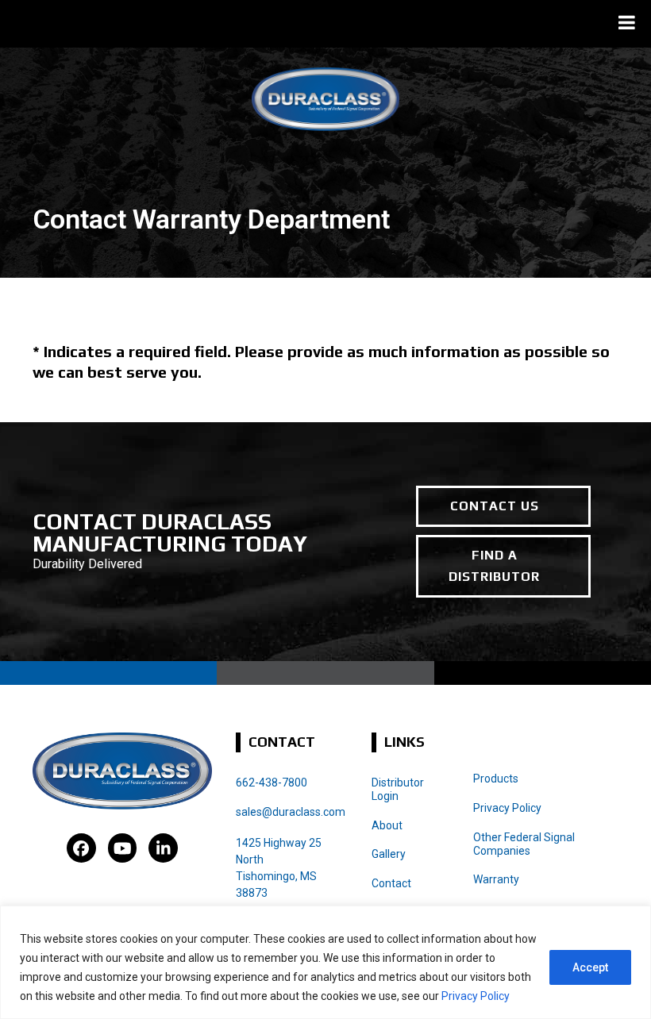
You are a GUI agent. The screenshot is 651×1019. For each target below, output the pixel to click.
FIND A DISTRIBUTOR (494, 565)
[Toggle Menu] (627, 22)
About (387, 825)
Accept (590, 967)
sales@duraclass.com (290, 812)
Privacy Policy (475, 996)
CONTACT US (494, 505)
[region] (325, 962)
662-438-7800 (271, 782)
